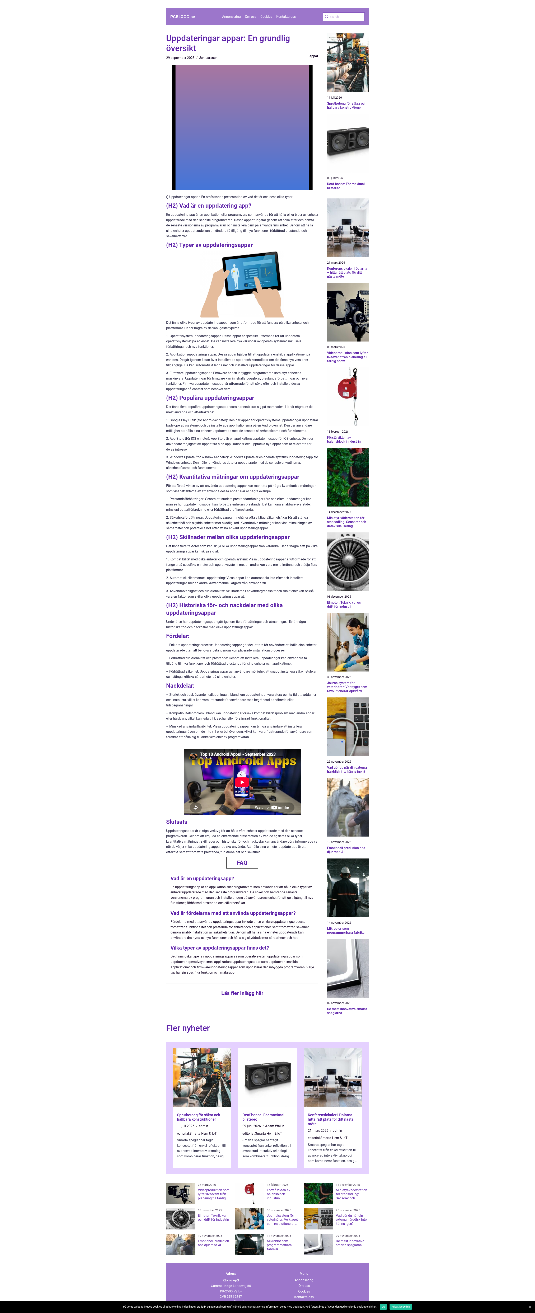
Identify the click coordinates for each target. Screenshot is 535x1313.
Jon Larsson (208, 58)
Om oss (250, 17)
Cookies (266, 17)
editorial (183, 1133)
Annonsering (231, 17)
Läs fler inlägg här (242, 993)
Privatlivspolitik (401, 1306)
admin (203, 1126)
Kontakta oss (286, 17)
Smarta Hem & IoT (203, 1133)
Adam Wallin (274, 1126)
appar (314, 56)
